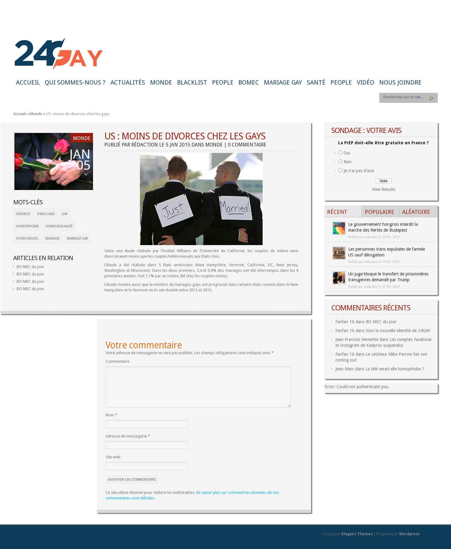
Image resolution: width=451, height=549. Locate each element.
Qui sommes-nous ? (75, 82)
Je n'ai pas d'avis (359, 170)
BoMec (248, 82)
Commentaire (117, 361)
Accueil (28, 82)
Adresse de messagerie (128, 436)
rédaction (144, 145)
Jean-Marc (344, 368)
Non (348, 161)
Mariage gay (283, 82)
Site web (113, 457)
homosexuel (27, 238)
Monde (161, 82)
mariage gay (77, 238)
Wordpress (409, 534)
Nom (111, 415)
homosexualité (59, 226)
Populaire (379, 212)
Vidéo (365, 82)
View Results (383, 189)
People (222, 82)
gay (64, 214)
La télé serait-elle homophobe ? (394, 368)
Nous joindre (400, 82)
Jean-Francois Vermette (356, 339)
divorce (23, 214)
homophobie (27, 226)
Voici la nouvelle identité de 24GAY (398, 330)
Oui (347, 152)
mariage (52, 238)
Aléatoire (416, 212)
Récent (337, 212)
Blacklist (192, 82)
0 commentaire (247, 145)
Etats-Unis (46, 214)
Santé (316, 82)
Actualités (127, 82)
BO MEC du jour (30, 266)
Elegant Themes (356, 534)
